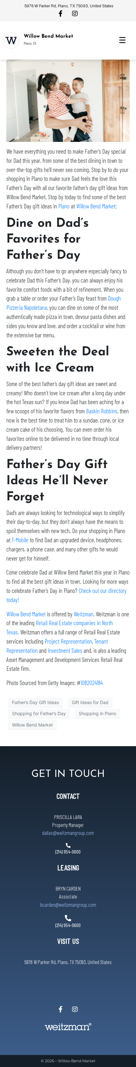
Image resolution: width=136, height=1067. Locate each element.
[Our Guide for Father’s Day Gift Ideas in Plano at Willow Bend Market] (68, 100)
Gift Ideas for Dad (90, 702)
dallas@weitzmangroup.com (68, 832)
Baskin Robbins (101, 411)
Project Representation (68, 641)
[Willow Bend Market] (11, 40)
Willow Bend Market (48, 36)
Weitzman (83, 614)
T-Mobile (20, 539)
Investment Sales (65, 650)
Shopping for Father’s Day (39, 713)
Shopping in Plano (97, 713)
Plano (64, 206)
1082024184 (91, 682)
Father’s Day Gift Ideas (35, 702)
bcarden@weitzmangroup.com (68, 904)
